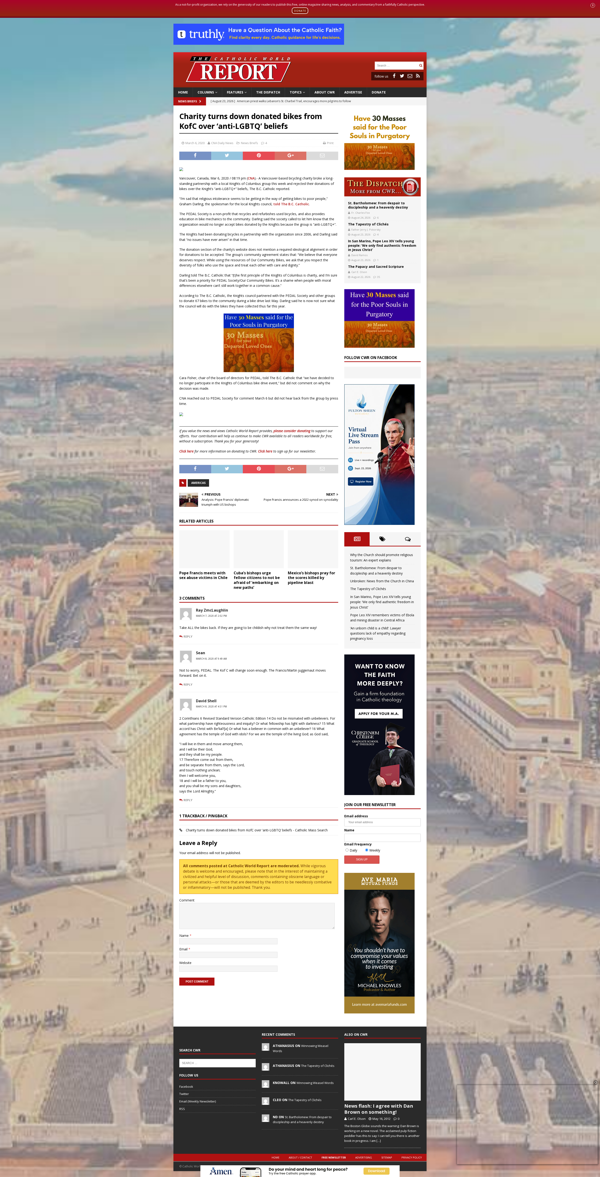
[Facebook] (394, 75)
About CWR (325, 92)
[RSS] (418, 75)
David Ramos (359, 255)
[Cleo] (265, 1102)
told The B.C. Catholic (291, 204)
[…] (378, 1141)
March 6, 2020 (195, 143)
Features (235, 92)
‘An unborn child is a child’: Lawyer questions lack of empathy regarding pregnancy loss (377, 633)
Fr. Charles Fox (360, 212)
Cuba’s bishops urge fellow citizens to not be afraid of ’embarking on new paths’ (257, 580)
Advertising (363, 1157)
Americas (198, 483)
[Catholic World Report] (300, 84)
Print (330, 143)
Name (184, 935)
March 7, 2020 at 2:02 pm (211, 615)
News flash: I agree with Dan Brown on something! (378, 1109)
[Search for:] (396, 65)
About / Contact (300, 1157)
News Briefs (187, 101)
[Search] (421, 65)
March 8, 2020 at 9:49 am (211, 658)
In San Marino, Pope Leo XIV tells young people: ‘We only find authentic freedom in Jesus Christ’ (382, 245)
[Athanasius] (265, 1048)
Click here (186, 451)
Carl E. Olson (359, 272)
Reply (188, 636)
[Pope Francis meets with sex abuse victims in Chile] (204, 549)
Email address (356, 816)
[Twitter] (402, 75)
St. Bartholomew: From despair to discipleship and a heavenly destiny (378, 205)
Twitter (184, 1094)
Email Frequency (358, 844)
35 (378, 277)
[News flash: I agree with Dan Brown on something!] (382, 1072)
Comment (187, 900)
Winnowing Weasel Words (315, 1083)
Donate (379, 92)
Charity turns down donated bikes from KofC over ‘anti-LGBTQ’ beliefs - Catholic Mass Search (257, 830)
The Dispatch (268, 92)
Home (183, 92)
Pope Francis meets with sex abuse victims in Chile (203, 575)
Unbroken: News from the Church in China (382, 581)
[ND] (265, 1119)
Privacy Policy (411, 1157)
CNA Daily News (222, 143)
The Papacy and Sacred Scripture (376, 266)
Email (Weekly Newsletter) (197, 1101)
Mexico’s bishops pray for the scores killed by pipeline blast (311, 577)
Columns (206, 92)
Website (185, 962)
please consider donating (292, 431)
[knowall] (265, 1085)
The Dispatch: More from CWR (382, 186)
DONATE (300, 10)
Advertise (353, 92)
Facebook (186, 1086)
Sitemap (386, 1157)
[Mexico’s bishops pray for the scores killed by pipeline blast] (313, 549)
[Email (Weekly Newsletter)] (410, 75)
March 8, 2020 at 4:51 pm (211, 706)
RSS (182, 1109)
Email (183, 949)
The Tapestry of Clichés (368, 224)
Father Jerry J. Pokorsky (366, 229)
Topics (296, 92)
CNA (251, 178)
